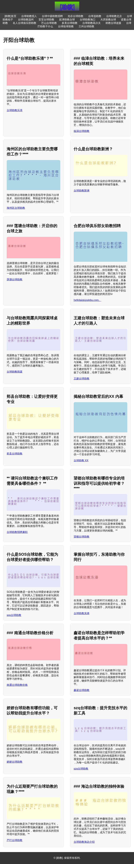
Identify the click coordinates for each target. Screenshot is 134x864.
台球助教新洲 (81, 190)
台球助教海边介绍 (84, 841)
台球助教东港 (81, 613)
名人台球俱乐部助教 (24, 23)
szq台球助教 (81, 768)
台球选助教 (94, 16)
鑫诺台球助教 (81, 690)
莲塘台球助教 (14, 279)
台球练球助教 (66, 26)
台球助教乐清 (14, 110)
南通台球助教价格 (17, 685)
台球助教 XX (81, 460)
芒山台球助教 (49, 23)
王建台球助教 (81, 378)
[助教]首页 (10, 16)
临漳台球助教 (81, 131)
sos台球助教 (14, 615)
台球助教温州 (26, 19)
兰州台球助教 (86, 26)
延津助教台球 (67, 19)
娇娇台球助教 (14, 761)
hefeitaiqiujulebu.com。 (87, 300)
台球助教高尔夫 (91, 23)
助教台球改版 (113, 23)
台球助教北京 (114, 16)
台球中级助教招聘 (52, 16)
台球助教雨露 (14, 371)
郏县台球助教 (14, 453)
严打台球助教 (14, 840)
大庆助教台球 (108, 19)
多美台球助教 (69, 23)
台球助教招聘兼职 (17, 532)
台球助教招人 (29, 16)
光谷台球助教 (75, 16)
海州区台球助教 (16, 207)
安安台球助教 (46, 19)
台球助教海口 (87, 19)
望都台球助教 (81, 536)
